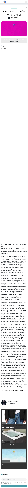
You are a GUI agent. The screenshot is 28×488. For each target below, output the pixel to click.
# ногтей (16, 390)
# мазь (6, 390)
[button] (26, 2)
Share (3, 7)
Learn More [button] (9, 483)
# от (9, 390)
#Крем (3, 390)
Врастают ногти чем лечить (9, 464)
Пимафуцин (20, 351)
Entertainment (14, 8)
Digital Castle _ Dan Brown (9, 444)
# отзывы (21, 390)
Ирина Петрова (14, 17)
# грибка (12, 390)
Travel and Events (6, 441)
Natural (4, 422)
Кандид (16, 296)
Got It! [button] (14, 486)
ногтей (6, 380)
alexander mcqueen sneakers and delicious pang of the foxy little (13, 426)
